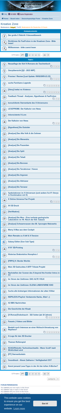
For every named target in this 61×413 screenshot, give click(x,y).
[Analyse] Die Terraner (17, 187)
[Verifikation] (13, 212)
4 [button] (35, 55)
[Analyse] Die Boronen (18, 163)
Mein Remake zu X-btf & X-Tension (23, 236)
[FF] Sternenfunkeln (16, 354)
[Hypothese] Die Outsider (19, 127)
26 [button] (45, 55)
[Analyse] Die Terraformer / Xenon (23, 169)
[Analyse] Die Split (16, 151)
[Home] (30, 6)
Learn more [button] (19, 408)
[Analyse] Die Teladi (16, 157)
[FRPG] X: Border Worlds (19, 261)
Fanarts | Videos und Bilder (20, 321)
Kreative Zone (9, 24)
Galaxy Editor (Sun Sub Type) (21, 242)
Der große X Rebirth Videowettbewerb (24, 35)
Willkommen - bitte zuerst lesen (22, 47)
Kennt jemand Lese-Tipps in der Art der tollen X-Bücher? (33, 366)
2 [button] (29, 55)
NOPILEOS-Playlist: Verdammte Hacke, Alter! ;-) (29, 297)
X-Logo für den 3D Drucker (19, 336)
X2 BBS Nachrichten (17, 303)
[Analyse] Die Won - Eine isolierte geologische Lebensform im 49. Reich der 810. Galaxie (28, 218)
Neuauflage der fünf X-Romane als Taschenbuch (29, 64)
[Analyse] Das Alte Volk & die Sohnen (24, 133)
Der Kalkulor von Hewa (18, 121)
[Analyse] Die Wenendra (18, 139)
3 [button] (32, 55)
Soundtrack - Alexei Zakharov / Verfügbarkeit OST (30, 360)
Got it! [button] (45, 403)
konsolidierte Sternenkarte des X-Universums (28, 103)
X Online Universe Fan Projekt (21, 199)
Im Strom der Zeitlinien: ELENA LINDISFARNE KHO (30, 285)
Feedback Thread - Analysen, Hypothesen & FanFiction (32, 96)
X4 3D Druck (13, 206)
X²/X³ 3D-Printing (15, 248)
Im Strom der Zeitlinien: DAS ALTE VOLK (26, 279)
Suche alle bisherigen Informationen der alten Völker (31, 291)
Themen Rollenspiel (17, 342)
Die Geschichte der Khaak (19, 309)
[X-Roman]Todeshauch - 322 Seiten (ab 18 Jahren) (30, 315)
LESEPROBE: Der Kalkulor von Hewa (24, 109)
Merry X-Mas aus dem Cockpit (21, 230)
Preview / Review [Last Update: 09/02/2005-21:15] (29, 76)
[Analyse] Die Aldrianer (18, 181)
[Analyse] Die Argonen (18, 175)
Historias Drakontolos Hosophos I (23, 254)
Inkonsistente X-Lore (17, 115)
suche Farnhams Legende (19, 83)
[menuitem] (4, 14)
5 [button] (38, 55)
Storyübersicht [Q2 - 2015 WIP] (21, 70)
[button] (22, 55)
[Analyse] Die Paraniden (18, 145)
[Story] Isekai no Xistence (19, 89)
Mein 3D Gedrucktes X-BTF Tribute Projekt (26, 267)
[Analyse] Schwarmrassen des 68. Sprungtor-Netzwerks (32, 224)
